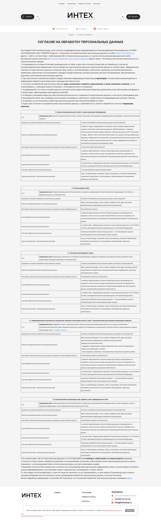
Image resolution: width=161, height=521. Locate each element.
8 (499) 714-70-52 (122, 499)
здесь (129, 478)
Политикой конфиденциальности (111, 510)
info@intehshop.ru (60, 330)
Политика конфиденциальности (32, 516)
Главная (62, 3)
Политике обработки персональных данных (69, 59)
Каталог (29, 17)
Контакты (97, 3)
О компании (71, 3)
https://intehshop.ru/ (125, 53)
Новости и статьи (85, 3)
